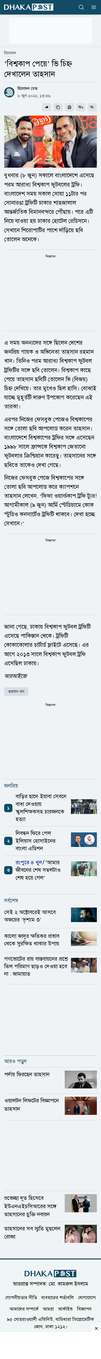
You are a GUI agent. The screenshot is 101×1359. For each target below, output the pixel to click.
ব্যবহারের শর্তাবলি (57, 1297)
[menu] (92, 7)
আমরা (48, 1309)
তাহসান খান (16, 691)
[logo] (28, 7)
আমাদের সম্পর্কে (24, 1309)
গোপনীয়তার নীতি (21, 1297)
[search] (81, 7)
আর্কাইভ (65, 1309)
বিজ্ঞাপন (84, 1309)
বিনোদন (10, 53)
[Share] (46, 107)
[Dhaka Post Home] (50, 1273)
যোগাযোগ (87, 1297)
